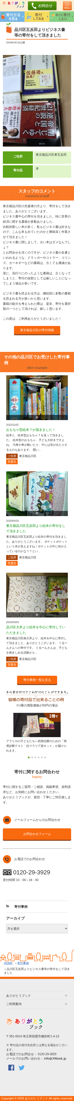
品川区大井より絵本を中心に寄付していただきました (35, 629)
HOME (8, 963)
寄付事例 (23, 963)
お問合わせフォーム (37, 834)
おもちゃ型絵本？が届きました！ (31, 429)
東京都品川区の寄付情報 (37, 330)
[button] (29, 757)
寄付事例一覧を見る (37, 680)
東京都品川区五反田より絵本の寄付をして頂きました (35, 528)
